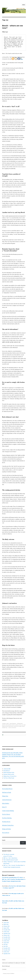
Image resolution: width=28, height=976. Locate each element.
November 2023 (6, 950)
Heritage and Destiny (6, 829)
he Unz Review (6, 832)
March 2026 (5, 924)
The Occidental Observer (7, 788)
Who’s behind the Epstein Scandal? (10, 859)
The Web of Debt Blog (7, 818)
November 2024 (6, 939)
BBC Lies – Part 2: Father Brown (10, 858)
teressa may (4, 727)
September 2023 (6, 953)
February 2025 (6, 935)
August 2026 (6, 922)
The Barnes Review (6, 821)
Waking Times (5, 796)
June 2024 (5, 946)
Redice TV (4, 807)
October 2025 (6, 931)
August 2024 (6, 942)
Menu (23, 4)
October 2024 (6, 940)
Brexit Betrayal (6, 770)
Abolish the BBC (7, 768)
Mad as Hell (4, 901)
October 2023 (6, 951)
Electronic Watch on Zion (8, 774)
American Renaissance (7, 799)
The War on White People (8, 778)
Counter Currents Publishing (8, 810)
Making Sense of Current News (9, 776)
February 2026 (6, 926)
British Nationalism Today (8, 772)
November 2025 (6, 929)
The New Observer (6, 814)
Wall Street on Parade (6, 792)
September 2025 (6, 933)
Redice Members (5, 803)
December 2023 (6, 948)
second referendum (9, 726)
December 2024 (6, 937)
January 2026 (6, 928)
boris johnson (9, 724)
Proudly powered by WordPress (8, 973)
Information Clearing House (8, 825)
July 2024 (5, 944)
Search (3, 840)
